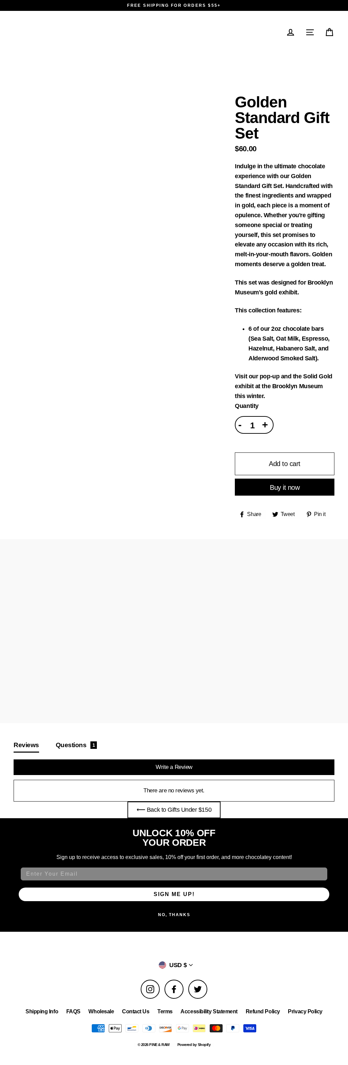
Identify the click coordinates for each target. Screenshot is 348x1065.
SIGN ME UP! (174, 894)
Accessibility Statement (209, 1011)
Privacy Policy (305, 1011)
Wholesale (101, 1011)
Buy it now (284, 487)
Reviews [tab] (26, 745)
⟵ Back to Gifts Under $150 (174, 809)
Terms (165, 1011)
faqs (73, 1011)
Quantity (246, 405)
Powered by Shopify (194, 1045)
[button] (329, 32)
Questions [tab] (75, 745)
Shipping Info (41, 1011)
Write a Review (174, 767)
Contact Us (136, 1011)
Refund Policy (263, 1011)
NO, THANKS (174, 914)
